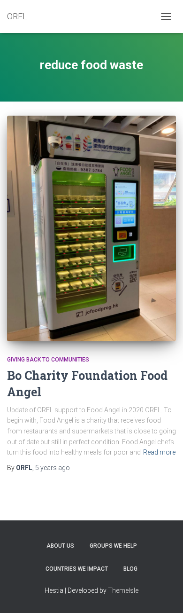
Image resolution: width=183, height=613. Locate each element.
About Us (60, 545)
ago (52, 468)
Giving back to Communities (48, 359)
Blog (130, 569)
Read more (159, 452)
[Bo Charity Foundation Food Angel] (91, 228)
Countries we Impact (77, 569)
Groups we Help (113, 545)
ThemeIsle (123, 590)
